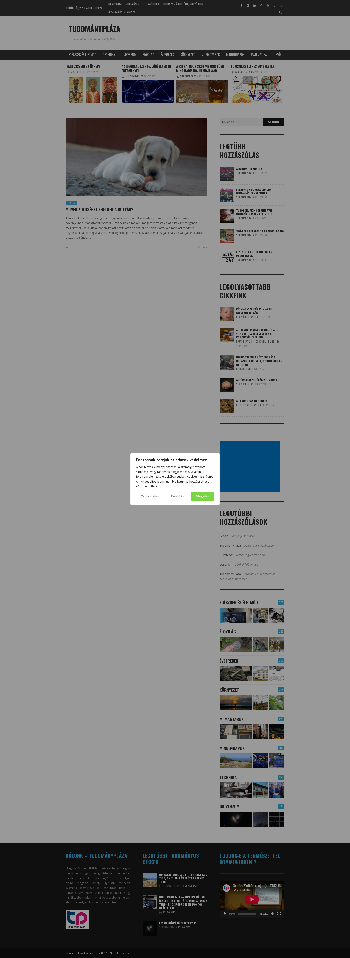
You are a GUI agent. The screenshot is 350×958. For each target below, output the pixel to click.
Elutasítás (177, 496)
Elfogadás (202, 496)
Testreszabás (150, 496)
